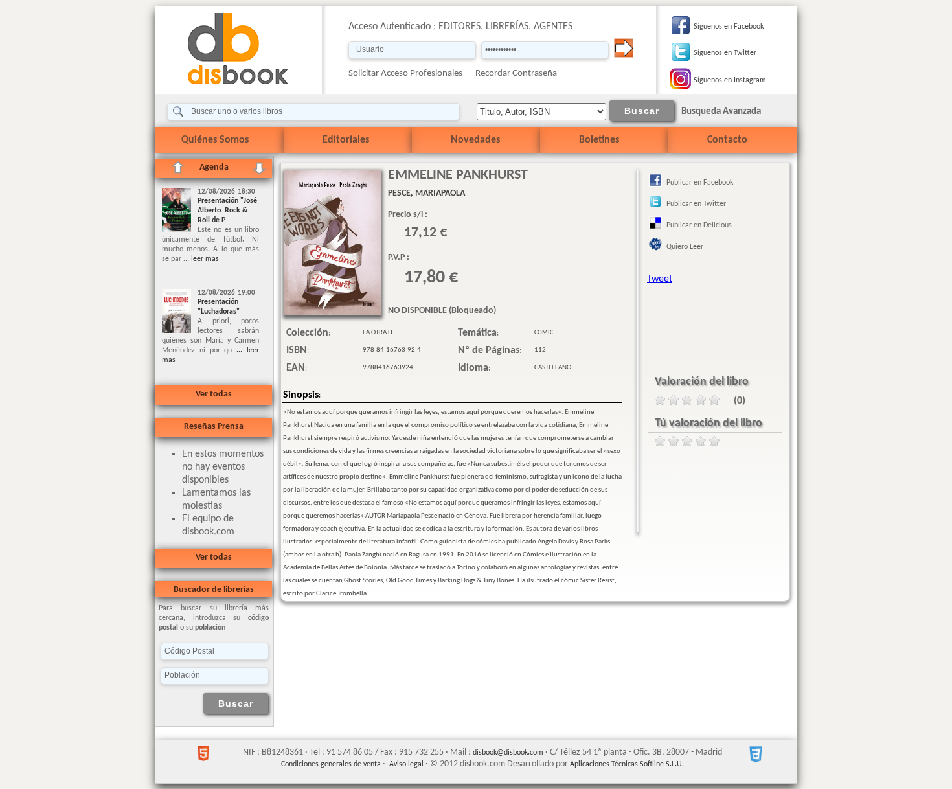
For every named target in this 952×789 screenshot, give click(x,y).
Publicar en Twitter (696, 204)
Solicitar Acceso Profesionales (405, 73)
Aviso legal (406, 764)
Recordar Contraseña (516, 73)
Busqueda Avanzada (721, 112)
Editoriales (346, 140)
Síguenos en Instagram (730, 80)
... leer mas (200, 259)
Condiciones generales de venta (331, 764)
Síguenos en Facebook (729, 26)
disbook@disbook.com (508, 753)
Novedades (475, 140)
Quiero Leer (684, 247)
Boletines (599, 140)
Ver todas (214, 394)
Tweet (659, 279)
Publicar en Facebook (699, 183)
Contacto (727, 140)
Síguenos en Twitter (725, 53)
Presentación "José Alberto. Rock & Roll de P (227, 210)
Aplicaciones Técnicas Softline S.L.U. (627, 764)
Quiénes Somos (215, 140)
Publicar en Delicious (699, 225)
